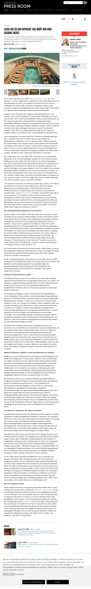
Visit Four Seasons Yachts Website (74, 83)
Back (7, 25)
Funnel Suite (26, 501)
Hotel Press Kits (17, 10)
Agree (57, 582)
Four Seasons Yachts (39, 99)
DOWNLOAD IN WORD (18, 49)
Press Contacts (47, 10)
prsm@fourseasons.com (69, 56)
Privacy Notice (8, 574)
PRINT (6, 49)
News (6, 10)
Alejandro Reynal (25, 193)
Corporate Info (62, 10)
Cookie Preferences (33, 582)
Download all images (52, 86)
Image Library (77, 10)
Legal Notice (19, 574)
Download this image (38, 86)
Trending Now (32, 10)
